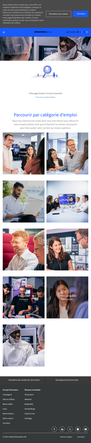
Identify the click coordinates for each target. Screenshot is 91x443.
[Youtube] (85, 429)
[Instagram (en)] (77, 429)
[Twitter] (70, 429)
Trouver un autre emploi (45, 97)
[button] (71, 32)
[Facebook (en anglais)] (54, 429)
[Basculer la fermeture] (4, 32)
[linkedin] (62, 429)
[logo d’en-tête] (43, 32)
